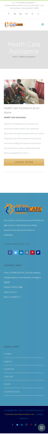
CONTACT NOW (12, 391)
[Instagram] (27, 252)
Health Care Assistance (15, 117)
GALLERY (9, 376)
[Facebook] (10, 252)
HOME (8, 353)
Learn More (24, 162)
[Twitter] (15, 252)
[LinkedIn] (21, 252)
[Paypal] (38, 252)
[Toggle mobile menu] (42, 24)
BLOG (7, 384)
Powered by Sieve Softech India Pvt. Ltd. (19, 414)
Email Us (13, 292)
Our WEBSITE (14, 296)
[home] (23, 205)
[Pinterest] (32, 252)
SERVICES (9, 369)
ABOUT (8, 361)
